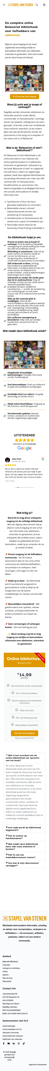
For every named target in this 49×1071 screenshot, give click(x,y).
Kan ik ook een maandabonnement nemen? (20, 856)
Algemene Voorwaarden (37, 1064)
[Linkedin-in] (14, 1043)
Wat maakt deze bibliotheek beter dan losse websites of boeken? (22, 846)
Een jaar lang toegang (24, 733)
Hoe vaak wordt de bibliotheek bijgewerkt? (23, 829)
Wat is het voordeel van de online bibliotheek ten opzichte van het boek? (22, 757)
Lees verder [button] (10, 481)
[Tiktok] (24, 1043)
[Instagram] (19, 1043)
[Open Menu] (4, 5)
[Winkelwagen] (44, 5)
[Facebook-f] (4, 1043)
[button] (24, 757)
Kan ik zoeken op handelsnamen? (16, 837)
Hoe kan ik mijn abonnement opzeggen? (22, 864)
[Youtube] (9, 1043)
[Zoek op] (37, 5)
